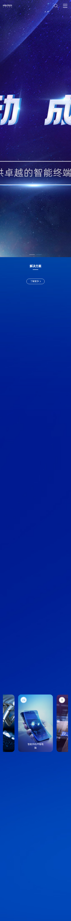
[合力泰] (8, 6)
